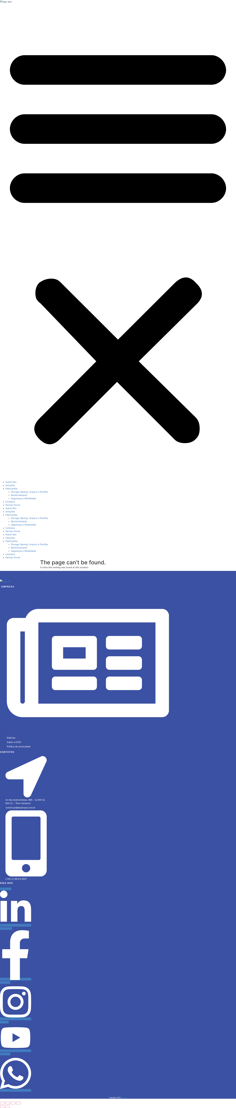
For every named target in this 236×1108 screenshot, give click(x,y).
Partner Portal (12, 505)
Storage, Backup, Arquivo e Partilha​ (29, 491)
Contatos (10, 501)
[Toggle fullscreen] (7, 1103)
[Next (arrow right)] (7, 1107)
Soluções (10, 485)
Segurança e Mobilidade (23, 498)
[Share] (13, 1103)
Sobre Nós (10, 482)
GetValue (124, 1097)
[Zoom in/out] (2, 1103)
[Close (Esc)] (18, 1103)
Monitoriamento (19, 495)
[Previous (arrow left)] (2, 1107)
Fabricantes (11, 488)
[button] (118, 243)
